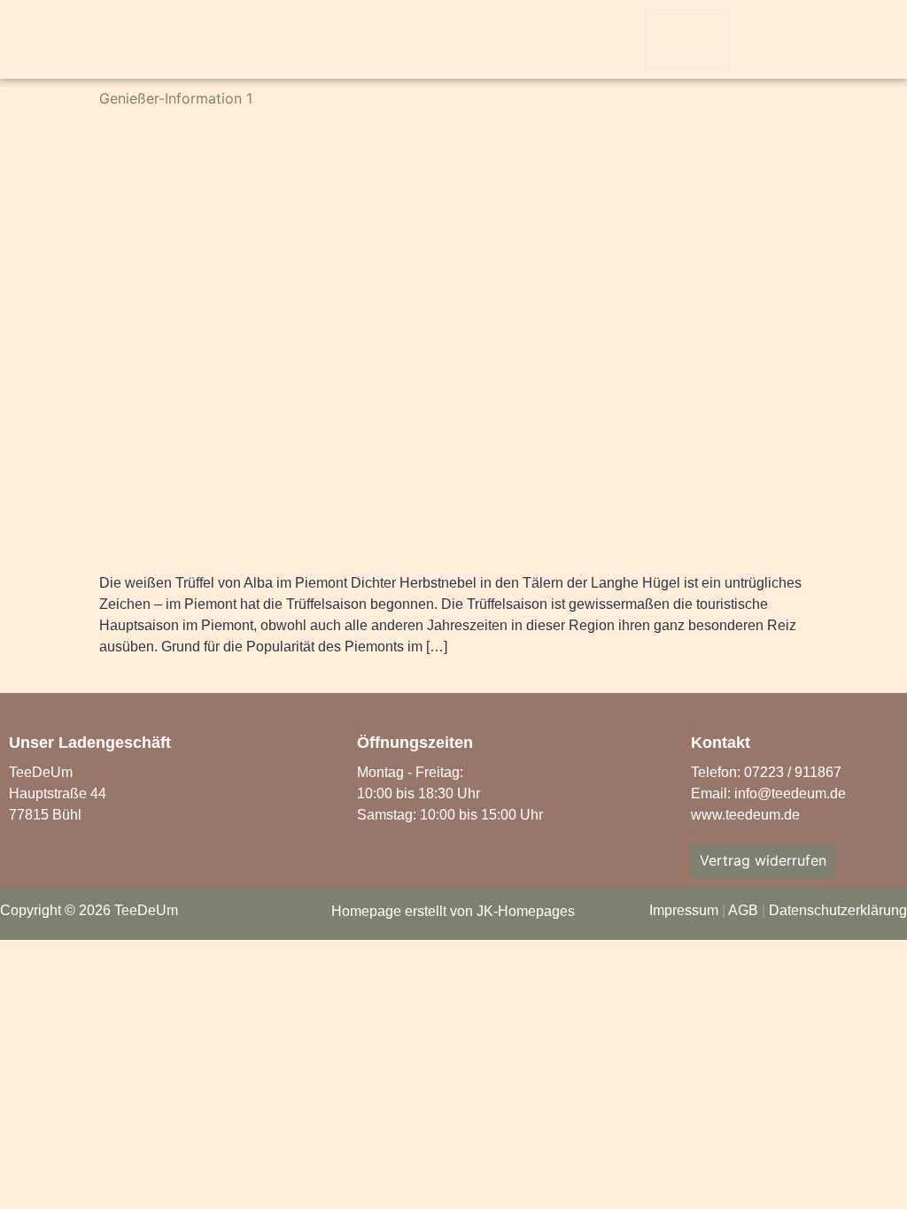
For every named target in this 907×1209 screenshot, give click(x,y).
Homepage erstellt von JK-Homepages (453, 911)
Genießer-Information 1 (175, 98)
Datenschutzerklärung (838, 910)
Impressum (683, 910)
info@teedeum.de (790, 793)
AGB (743, 910)
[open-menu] (687, 39)
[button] (761, 40)
